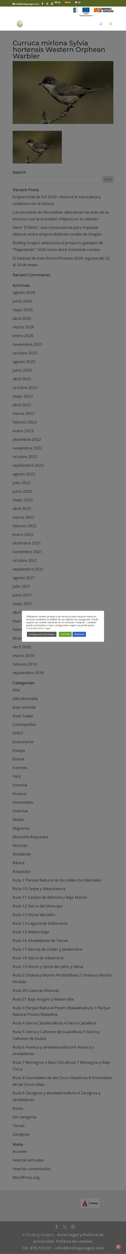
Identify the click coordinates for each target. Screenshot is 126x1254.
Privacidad (31, 628)
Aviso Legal (44, 628)
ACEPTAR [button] (65, 634)
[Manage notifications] (118, 1246)
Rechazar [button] (79, 634)
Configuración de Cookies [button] (41, 634)
